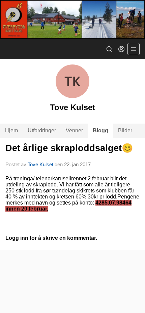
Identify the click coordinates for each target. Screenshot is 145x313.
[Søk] (109, 49)
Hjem (11, 130)
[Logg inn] (121, 49)
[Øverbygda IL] (72, 19)
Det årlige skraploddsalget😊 (69, 148)
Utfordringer (42, 130)
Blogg (100, 130)
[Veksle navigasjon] (133, 49)
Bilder (125, 130)
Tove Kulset (40, 164)
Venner (74, 130)
